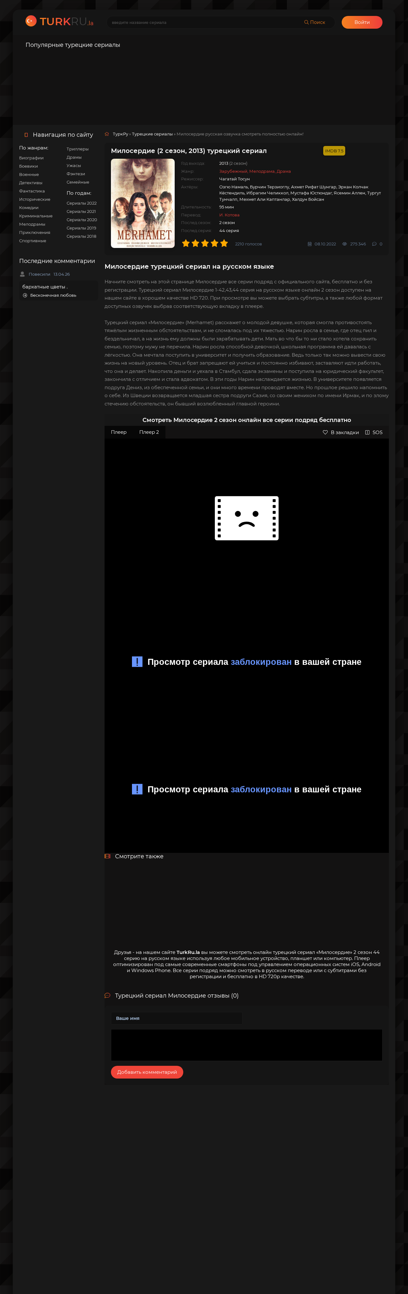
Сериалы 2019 (81, 227)
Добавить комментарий (147, 1072)
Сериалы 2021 (81, 211)
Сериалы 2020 (82, 219)
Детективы (30, 182)
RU (67, 21)
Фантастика (32, 190)
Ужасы (74, 165)
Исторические (34, 199)
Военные (29, 174)
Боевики (28, 166)
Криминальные (36, 215)
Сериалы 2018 (81, 236)
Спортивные (32, 240)
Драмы (74, 157)
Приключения (34, 232)
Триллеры (78, 148)
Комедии (29, 207)
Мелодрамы (32, 224)
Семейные (78, 182)
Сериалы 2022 (82, 203)
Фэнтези (76, 173)
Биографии (31, 157)
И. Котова (229, 214)
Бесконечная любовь (53, 295)
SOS (377, 432)
